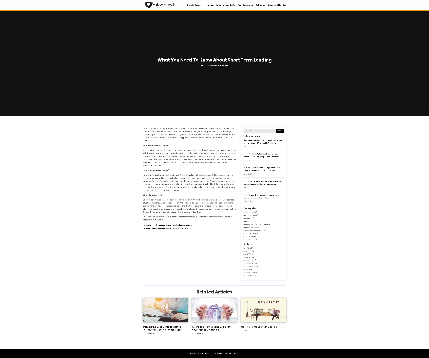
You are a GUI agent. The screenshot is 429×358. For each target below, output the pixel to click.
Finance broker (249, 233)
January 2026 (248, 263)
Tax (239, 5)
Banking (246, 221)
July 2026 (247, 248)
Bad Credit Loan (249, 215)
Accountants (229, 5)
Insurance (209, 5)
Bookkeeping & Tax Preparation (255, 224)
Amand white (208, 65)
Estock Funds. (210, 353)
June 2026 (247, 251)
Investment (248, 5)
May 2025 (247, 269)
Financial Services (194, 5)
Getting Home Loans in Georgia (259, 326)
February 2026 (248, 260)
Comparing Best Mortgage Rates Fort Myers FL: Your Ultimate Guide (162, 328)
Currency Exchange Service (254, 230)
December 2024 (249, 275)
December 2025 (249, 266)
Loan (218, 5)
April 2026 (247, 257)
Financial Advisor (249, 237)
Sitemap (236, 353)
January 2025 (248, 272)
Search (280, 131)
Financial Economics (251, 240)
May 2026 (247, 254)
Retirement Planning (277, 5)
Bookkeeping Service (251, 227)
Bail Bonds (260, 5)
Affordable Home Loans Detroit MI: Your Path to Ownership (211, 328)
